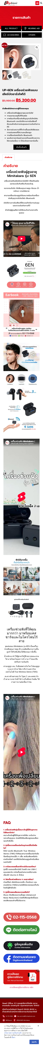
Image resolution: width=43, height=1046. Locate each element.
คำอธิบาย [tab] (8, 157)
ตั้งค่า (13, 1037)
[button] (37, 3)
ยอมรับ (34, 1042)
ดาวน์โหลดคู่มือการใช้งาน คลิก (21, 987)
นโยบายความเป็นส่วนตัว (13, 1033)
